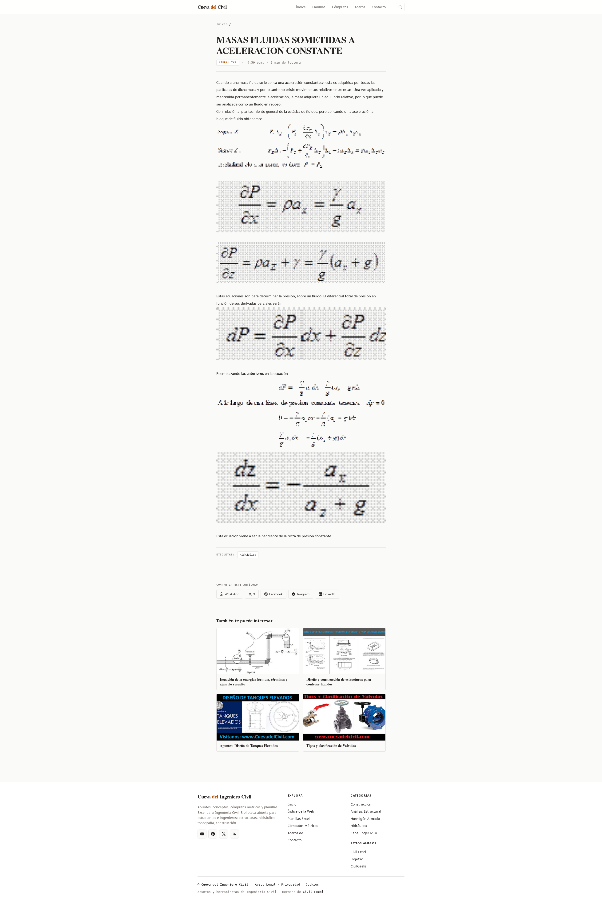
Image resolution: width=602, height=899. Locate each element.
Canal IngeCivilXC (364, 833)
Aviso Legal (265, 884)
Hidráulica (228, 62)
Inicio (222, 24)
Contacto (379, 7)
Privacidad (290, 884)
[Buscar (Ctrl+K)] (400, 7)
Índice (301, 7)
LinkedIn (329, 594)
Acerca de (295, 833)
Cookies (312, 884)
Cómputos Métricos (303, 825)
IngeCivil (357, 859)
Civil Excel (358, 852)
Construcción (361, 804)
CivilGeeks (359, 866)
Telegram (303, 594)
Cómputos (340, 7)
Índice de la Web (301, 811)
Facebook (276, 594)
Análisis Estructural (366, 811)
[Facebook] (212, 834)
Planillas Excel (299, 818)
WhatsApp (232, 594)
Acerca (360, 7)
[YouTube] (202, 834)
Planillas (318, 7)
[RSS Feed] (234, 834)
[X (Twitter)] (223, 834)
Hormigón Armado (365, 818)
